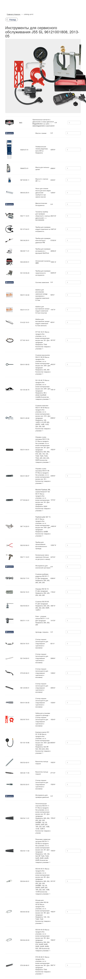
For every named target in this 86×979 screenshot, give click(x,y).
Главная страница (13, 14)
